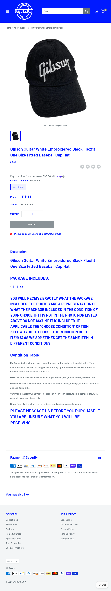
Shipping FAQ (67, 538)
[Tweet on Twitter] (93, 166)
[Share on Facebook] (82, 166)
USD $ (10, 561)
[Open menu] (7, 11)
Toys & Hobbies (13, 543)
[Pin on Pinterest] (88, 166)
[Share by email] (99, 166)
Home (8, 28)
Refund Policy (68, 533)
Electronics (11, 524)
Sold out (32, 224)
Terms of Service (69, 524)
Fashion (10, 529)
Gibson (13, 162)
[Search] (86, 11)
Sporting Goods (14, 538)
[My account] (97, 11)
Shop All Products (15, 547)
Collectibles (12, 519)
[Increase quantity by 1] (40, 214)
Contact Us (66, 519)
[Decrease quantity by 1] (25, 214)
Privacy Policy (67, 529)
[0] (103, 11)
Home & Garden (14, 533)
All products (19, 28)
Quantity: (15, 213)
